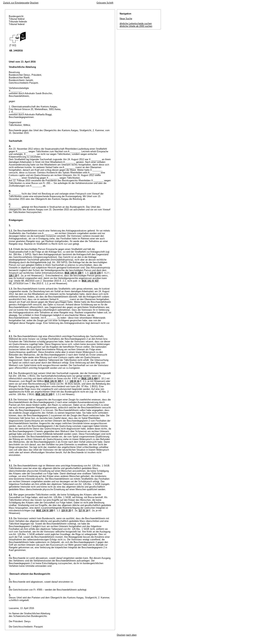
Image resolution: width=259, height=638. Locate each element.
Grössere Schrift (105, 2)
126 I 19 (13, 275)
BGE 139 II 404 (90, 378)
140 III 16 (74, 381)
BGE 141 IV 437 (90, 280)
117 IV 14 (83, 510)
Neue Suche (126, 18)
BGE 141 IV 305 (53, 381)
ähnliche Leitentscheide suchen (136, 23)
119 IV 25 (66, 510)
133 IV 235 (95, 273)
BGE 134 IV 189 (44, 510)
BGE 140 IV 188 (73, 273)
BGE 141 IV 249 (44, 394)
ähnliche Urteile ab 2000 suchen (136, 26)
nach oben (131, 635)
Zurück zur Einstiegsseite (16, 2)
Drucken (34, 2)
